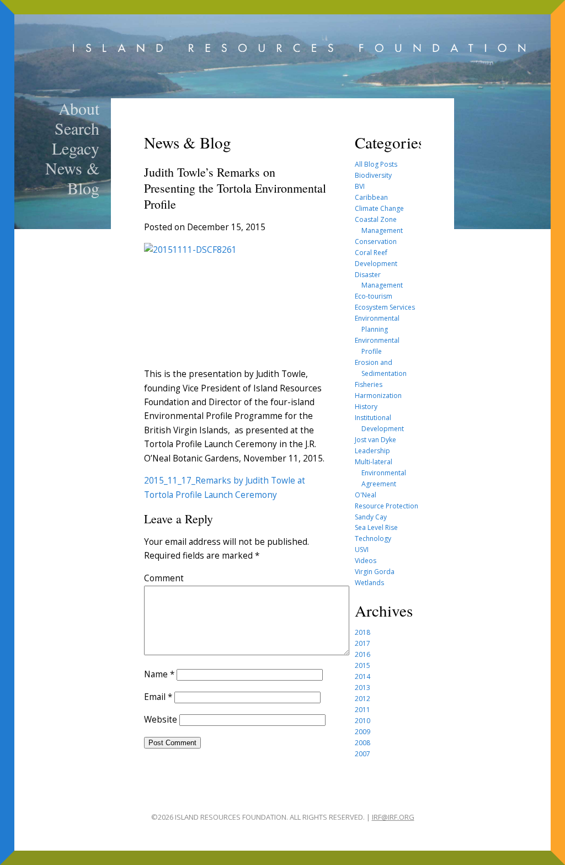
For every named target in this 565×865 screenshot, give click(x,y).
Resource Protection (386, 506)
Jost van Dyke (375, 439)
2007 (362, 753)
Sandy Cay (371, 517)
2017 (362, 643)
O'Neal (365, 495)
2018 (362, 632)
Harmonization (378, 395)
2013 (362, 687)
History (366, 406)
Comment (164, 578)
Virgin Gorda (375, 571)
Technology (373, 538)
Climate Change (379, 208)
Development (376, 263)
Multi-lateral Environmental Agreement (380, 473)
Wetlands (369, 582)
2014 (362, 676)
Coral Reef (371, 252)
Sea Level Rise (376, 527)
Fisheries (368, 384)
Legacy (75, 148)
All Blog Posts (376, 164)
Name (159, 674)
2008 (362, 742)
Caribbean (371, 197)
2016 (362, 654)
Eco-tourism (373, 296)
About (78, 108)
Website (160, 719)
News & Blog (72, 178)
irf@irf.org (393, 817)
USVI (362, 549)
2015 (362, 665)
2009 (362, 731)
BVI (360, 186)
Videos (365, 560)
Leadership (372, 450)
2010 (362, 720)
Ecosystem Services (385, 307)
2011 (362, 709)
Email (158, 697)
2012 (362, 698)
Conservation (376, 241)
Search (77, 128)
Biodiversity (373, 175)
